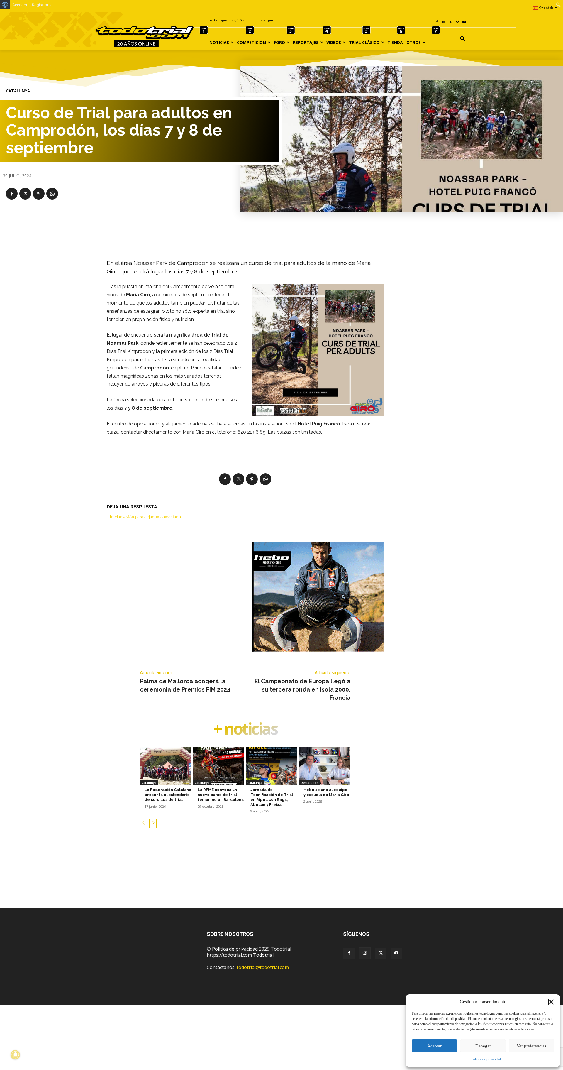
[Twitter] (380, 953)
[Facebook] (437, 22)
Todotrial (263, 955)
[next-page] (153, 823)
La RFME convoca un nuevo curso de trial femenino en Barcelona (221, 794)
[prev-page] (143, 823)
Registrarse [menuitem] (42, 4)
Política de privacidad (486, 1059)
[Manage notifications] (15, 1054)
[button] (551, 1002)
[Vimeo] (457, 22)
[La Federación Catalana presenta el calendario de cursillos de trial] (165, 766)
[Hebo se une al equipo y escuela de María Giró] (324, 766)
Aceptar (434, 1046)
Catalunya (18, 91)
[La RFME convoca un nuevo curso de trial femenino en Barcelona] (219, 766)
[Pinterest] (39, 194)
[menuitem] (5, 4)
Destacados (309, 783)
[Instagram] (444, 22)
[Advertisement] (281, 877)
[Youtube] (464, 22)
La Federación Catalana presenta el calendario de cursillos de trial (168, 794)
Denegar (483, 1046)
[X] (450, 22)
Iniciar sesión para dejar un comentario (145, 516)
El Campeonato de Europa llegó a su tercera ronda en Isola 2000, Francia (302, 689)
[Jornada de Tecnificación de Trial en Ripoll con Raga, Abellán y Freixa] (271, 766)
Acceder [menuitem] (20, 4)
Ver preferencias (531, 1046)
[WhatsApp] (52, 194)
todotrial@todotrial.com (263, 967)
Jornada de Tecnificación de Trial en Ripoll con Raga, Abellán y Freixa (271, 797)
